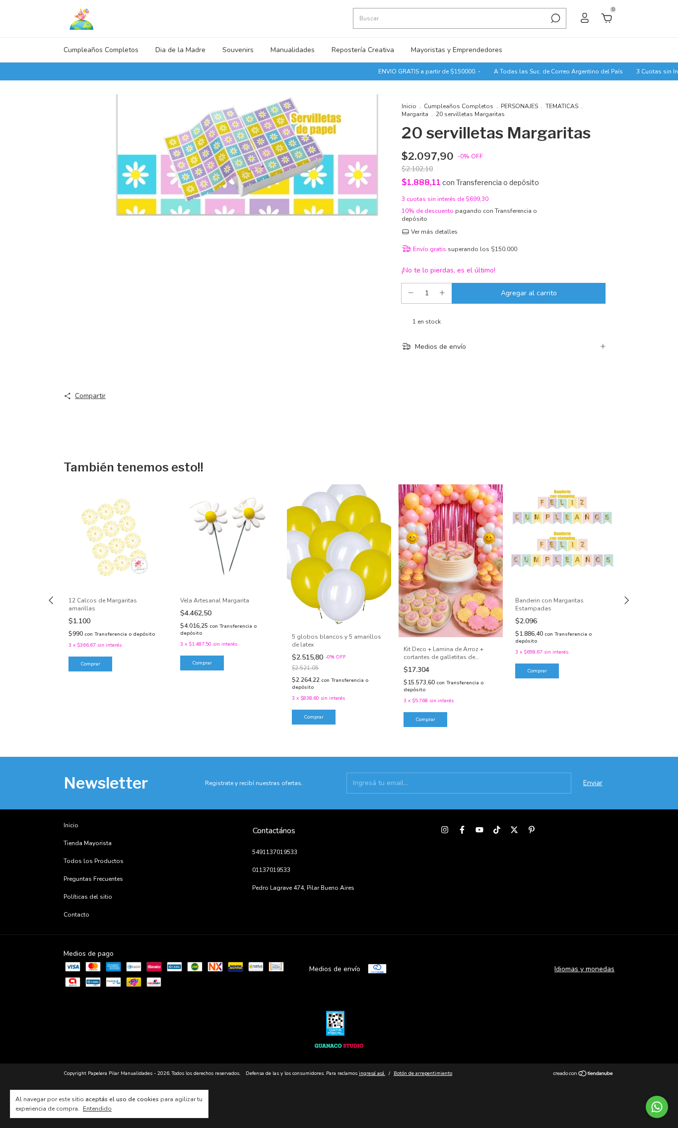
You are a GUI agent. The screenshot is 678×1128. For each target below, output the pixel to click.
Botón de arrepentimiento (423, 1073)
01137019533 (271, 870)
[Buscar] (554, 18)
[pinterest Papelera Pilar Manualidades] (532, 830)
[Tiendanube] (583, 1074)
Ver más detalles (433, 232)
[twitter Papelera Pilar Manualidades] (514, 830)
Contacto (76, 915)
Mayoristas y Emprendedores (456, 50)
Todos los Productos (94, 861)
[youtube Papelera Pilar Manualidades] (479, 830)
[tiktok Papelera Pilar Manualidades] (497, 830)
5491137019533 (274, 852)
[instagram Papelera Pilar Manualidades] (445, 830)
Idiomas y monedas (584, 969)
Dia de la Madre (180, 50)
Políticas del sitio (88, 897)
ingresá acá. (372, 1073)
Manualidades (293, 50)
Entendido (97, 1109)
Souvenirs (238, 50)
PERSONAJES (519, 106)
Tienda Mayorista (88, 843)
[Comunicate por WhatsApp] (657, 1107)
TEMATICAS (561, 106)
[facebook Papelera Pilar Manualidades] (462, 830)
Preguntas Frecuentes (93, 879)
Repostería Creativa (363, 50)
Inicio (409, 106)
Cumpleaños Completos (101, 50)
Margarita (415, 114)
